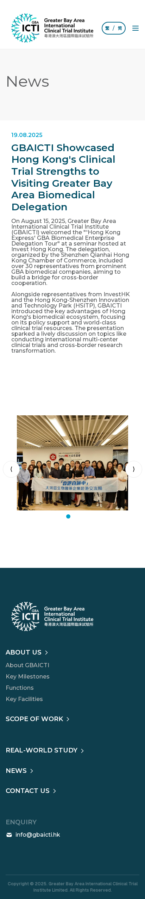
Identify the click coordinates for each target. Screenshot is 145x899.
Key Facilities (24, 699)
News (16, 771)
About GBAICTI (27, 665)
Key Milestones (28, 676)
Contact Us (28, 791)
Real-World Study (41, 750)
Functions (20, 687)
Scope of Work (34, 719)
